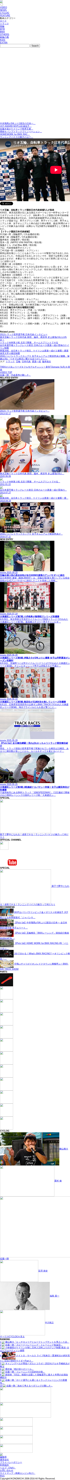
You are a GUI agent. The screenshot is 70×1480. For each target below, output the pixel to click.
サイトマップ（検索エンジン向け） (17, 1473)
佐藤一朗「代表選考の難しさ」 (15, 375)
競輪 (2, 26)
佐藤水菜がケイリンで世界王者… (16, 129)
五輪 (18, 361)
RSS (2, 1476)
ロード (3, 21)
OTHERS (4, 34)
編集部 (3, 1457)
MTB (2, 29)
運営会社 (4, 1459)
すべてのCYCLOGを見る (12, 1336)
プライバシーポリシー (11, 1462)
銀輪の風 (4, 37)
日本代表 (26, 361)
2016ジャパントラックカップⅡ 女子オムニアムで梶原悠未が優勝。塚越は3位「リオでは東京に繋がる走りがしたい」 (34, 357)
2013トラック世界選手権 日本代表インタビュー (23, 334)
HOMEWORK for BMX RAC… (15, 134)
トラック (4, 23)
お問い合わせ (6, 1470)
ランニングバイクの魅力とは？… (16, 137)
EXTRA (3, 42)
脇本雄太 (46, 361)
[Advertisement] (35, 85)
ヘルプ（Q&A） (8, 1467)
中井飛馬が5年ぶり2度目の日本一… (18, 123)
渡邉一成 (36, 361)
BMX (2, 31)
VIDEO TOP (6, 372)
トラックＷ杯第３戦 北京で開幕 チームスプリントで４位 (29, 342)
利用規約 (4, 1465)
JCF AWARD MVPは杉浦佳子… (16, 126)
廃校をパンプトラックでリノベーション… (21, 131)
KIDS (2, 40)
